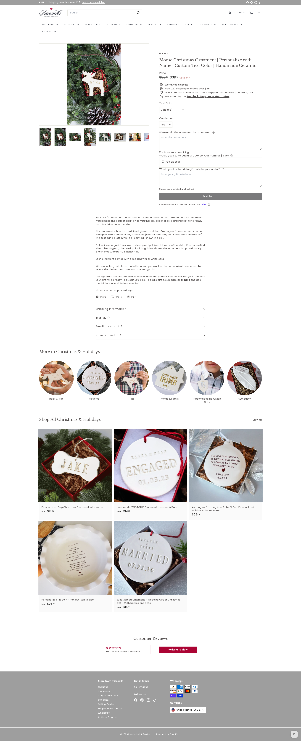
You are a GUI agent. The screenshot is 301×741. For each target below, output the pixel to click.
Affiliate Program (107, 717)
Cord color (166, 118)
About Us (103, 687)
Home (162, 53)
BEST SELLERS (92, 24)
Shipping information (111, 309)
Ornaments (206, 24)
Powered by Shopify (167, 734)
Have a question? (108, 335)
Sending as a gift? (109, 326)
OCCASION (48, 24)
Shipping (164, 189)
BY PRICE (47, 31)
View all (257, 419)
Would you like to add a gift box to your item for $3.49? (194, 155)
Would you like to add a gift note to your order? (189, 169)
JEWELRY (153, 24)
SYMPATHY (173, 24)
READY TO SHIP (231, 24)
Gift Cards (104, 700)
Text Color (166, 103)
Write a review (178, 649)
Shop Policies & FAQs (110, 708)
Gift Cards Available (93, 2)
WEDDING (112, 24)
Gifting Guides (106, 704)
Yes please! (172, 162)
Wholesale (104, 712)
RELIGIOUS (133, 24)
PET (187, 24)
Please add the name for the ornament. (185, 132)
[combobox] (104, 13)
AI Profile (145, 734)
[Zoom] (94, 84)
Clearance (104, 691)
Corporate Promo (108, 695)
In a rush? (103, 318)
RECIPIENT (70, 24)
